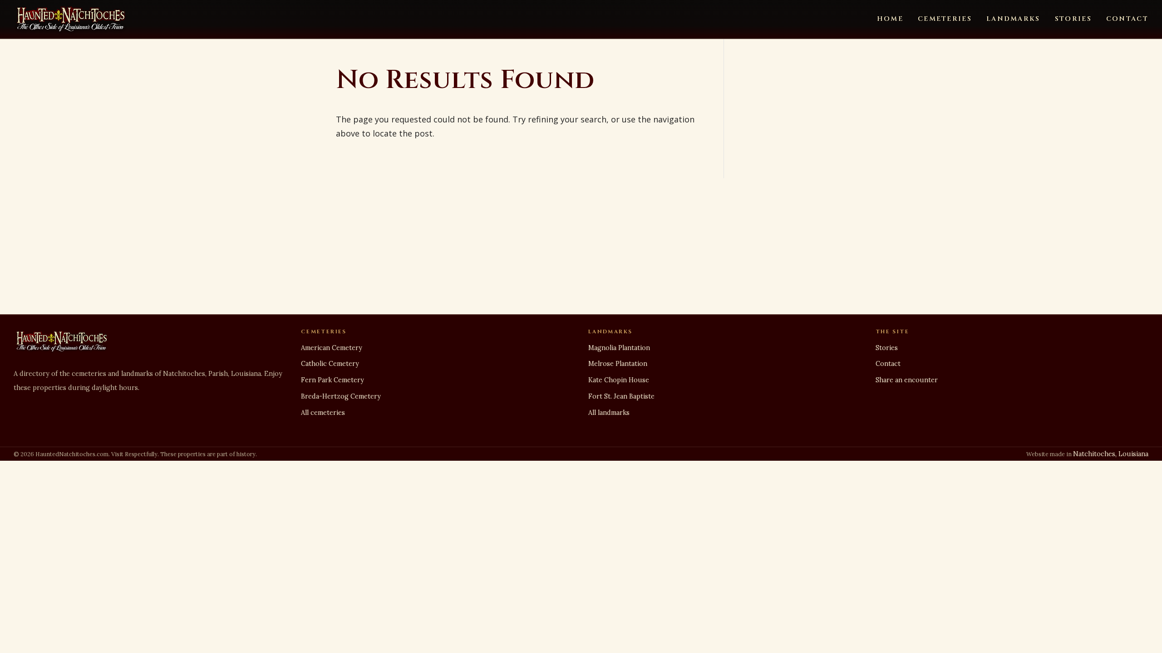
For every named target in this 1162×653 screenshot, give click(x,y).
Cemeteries (945, 19)
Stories (1073, 19)
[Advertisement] (581, 246)
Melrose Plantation (617, 364)
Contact (1127, 19)
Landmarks (1013, 19)
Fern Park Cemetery (332, 380)
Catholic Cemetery (330, 364)
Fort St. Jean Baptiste (621, 396)
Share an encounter (907, 380)
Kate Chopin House (618, 380)
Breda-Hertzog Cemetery (341, 396)
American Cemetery (331, 348)
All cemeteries (323, 413)
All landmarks (609, 413)
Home (890, 19)
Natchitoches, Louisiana (1110, 454)
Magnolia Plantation (619, 348)
